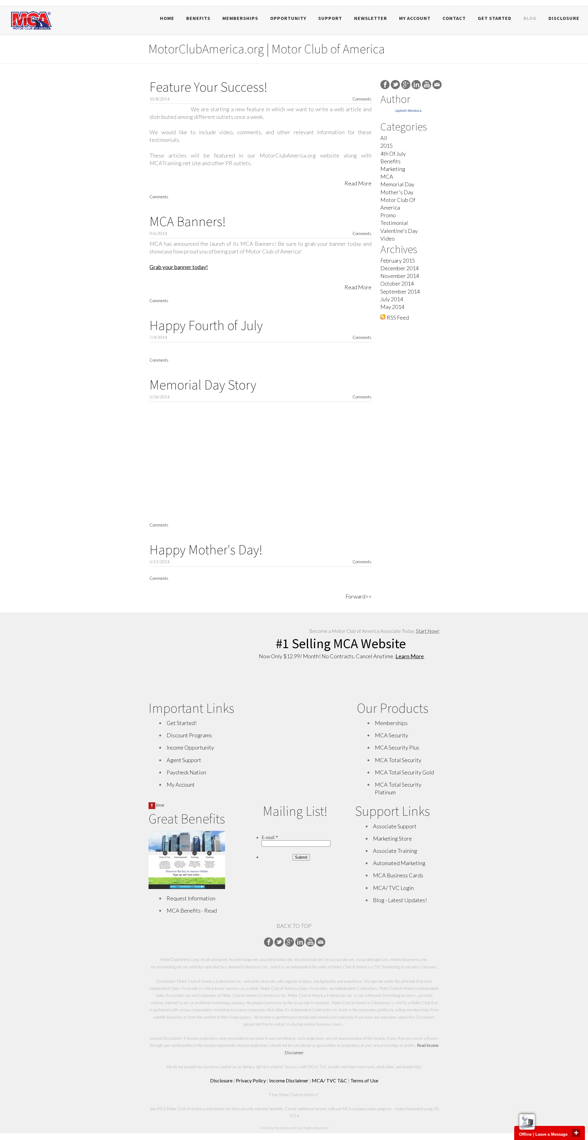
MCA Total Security (398, 760)
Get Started (494, 18)
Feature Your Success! (208, 86)
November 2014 (399, 275)
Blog (530, 18)
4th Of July (393, 153)
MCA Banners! (187, 221)
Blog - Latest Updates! (400, 900)
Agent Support (184, 760)
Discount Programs (189, 735)
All (383, 138)
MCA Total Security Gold (404, 772)
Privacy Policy (251, 1080)
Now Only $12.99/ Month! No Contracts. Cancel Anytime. (341, 656)
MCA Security (391, 735)
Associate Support (395, 826)
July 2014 (391, 299)
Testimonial (394, 222)
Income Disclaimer (288, 1080)
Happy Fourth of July (206, 325)
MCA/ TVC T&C (329, 1080)
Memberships (240, 18)
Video (387, 238)
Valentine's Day (399, 230)
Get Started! (182, 723)
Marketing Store (392, 838)
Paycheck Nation (186, 772)
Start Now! (427, 631)
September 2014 (400, 291)
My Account (415, 18)
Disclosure (563, 18)
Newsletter (370, 18)
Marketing (392, 168)
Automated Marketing (399, 863)
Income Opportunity (190, 747)
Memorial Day (397, 184)
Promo (388, 215)
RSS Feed (398, 317)
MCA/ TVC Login (393, 887)
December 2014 (399, 268)
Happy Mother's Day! (205, 549)
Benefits (198, 18)
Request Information (191, 898)
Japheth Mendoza (408, 110)
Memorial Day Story (202, 384)
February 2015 (397, 260)
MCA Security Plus (397, 747)
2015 (386, 145)
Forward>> (358, 596)
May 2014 (392, 306)
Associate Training (395, 850)
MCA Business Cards (398, 875)
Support (330, 18)
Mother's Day (396, 192)
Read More (358, 183)
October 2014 (397, 283)
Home (167, 18)
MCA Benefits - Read (192, 910)
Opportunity (288, 18)
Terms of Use (364, 1080)
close (576, 1133)
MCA (386, 176)
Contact (454, 18)
